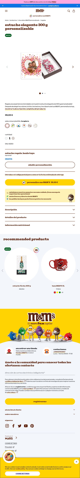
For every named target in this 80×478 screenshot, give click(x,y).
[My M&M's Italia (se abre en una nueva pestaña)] (32, 426)
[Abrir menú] (6, 11)
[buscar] (69, 11)
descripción (11, 209)
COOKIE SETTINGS (11, 443)
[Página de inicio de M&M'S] (40, 10)
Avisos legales (9, 450)
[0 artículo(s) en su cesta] (74, 11)
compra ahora (53, 6)
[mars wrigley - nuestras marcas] (11, 438)
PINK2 (54, 2)
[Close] (76, 461)
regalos (43, 20)
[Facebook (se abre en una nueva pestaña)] (13, 426)
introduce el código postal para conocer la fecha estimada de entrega (34, 175)
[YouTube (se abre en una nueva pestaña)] (26, 426)
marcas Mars (28, 388)
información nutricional (17, 225)
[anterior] (3, 6)
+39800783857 (59, 352)
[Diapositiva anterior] (3, 270)
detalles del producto (15, 217)
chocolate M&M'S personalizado (28, 20)
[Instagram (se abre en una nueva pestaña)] (7, 426)
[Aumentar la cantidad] (13, 138)
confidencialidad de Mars (14, 381)
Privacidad (8, 447)
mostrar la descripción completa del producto (25, 109)
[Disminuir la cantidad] (6, 138)
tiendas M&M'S (21, 353)
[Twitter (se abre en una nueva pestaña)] (19, 426)
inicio (6, 20)
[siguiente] (77, 6)
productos (13, 20)
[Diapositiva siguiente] (73, 67)
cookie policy (20, 469)
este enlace (11, 392)
